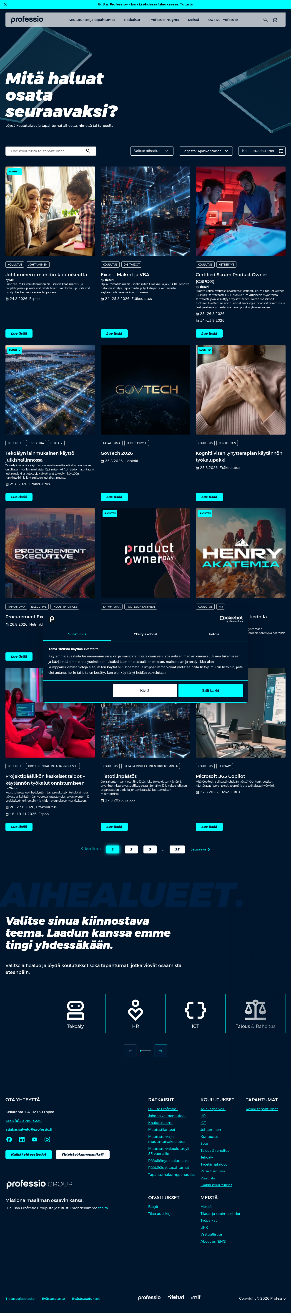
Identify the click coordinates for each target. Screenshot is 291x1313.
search (265, 20)
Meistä (193, 20)
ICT (203, 1123)
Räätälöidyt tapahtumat (168, 1167)
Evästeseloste (53, 1299)
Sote (204, 1143)
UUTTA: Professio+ (223, 20)
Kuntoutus (209, 1137)
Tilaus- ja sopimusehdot (220, 1214)
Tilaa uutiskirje (160, 1214)
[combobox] (50, 151)
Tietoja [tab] (213, 634)
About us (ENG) (213, 1241)
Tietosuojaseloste (20, 1299)
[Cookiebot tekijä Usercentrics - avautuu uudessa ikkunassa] (223, 619)
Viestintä (208, 1178)
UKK (204, 1227)
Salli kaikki (210, 690)
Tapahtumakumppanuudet (171, 1174)
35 (175, 850)
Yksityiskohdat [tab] (145, 634)
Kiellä (144, 690)
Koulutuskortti (160, 1123)
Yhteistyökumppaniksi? (82, 1154)
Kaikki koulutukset (216, 1185)
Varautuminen (213, 1171)
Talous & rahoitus (215, 1150)
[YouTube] (34, 1139)
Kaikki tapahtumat (262, 1109)
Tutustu (186, 4)
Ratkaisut (132, 20)
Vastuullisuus (212, 1234)
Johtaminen (211, 1129)
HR (203, 1116)
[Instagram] (47, 1139)
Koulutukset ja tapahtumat (92, 20)
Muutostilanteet (161, 1129)
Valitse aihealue (152, 151)
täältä (103, 1208)
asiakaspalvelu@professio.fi (28, 1129)
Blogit (153, 1207)
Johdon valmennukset (167, 1116)
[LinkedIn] (21, 1139)
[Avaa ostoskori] (274, 19)
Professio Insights (164, 20)
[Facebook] (9, 1139)
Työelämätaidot (214, 1164)
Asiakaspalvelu (213, 1109)
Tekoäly (207, 1157)
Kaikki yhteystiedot (28, 1154)
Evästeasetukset (86, 1299)
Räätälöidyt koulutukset (168, 1161)
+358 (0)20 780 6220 (23, 1121)
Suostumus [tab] (77, 634)
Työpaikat (209, 1220)
